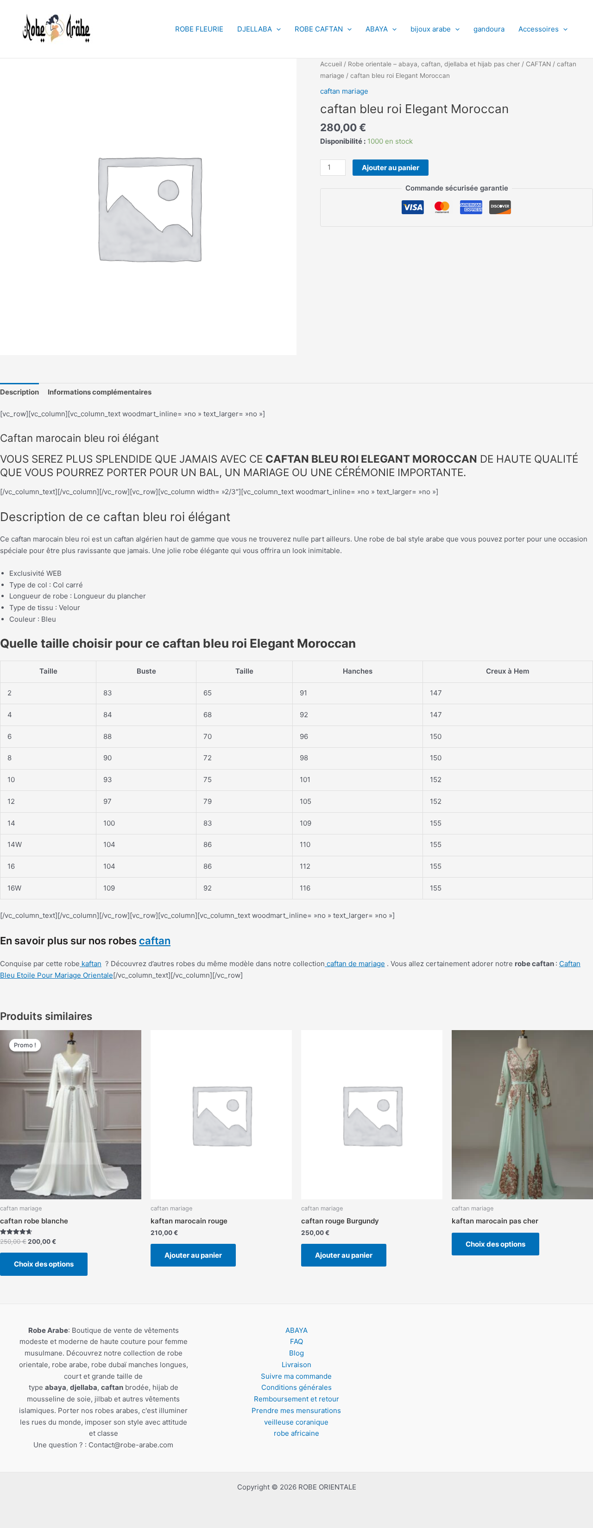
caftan (154, 941)
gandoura (489, 29)
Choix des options (44, 1264)
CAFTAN (538, 64)
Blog (296, 1353)
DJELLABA (254, 29)
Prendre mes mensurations (296, 1410)
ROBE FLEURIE (199, 29)
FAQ (296, 1341)
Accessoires (538, 29)
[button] (276, 29)
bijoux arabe (430, 29)
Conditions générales (296, 1387)
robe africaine (296, 1433)
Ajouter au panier (390, 167)
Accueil (331, 64)
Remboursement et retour (296, 1398)
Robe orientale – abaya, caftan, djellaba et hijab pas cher (434, 64)
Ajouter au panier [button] (193, 1255)
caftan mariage (344, 91)
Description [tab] (19, 392)
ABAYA (377, 29)
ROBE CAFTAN (319, 29)
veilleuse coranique (296, 1422)
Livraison (296, 1364)
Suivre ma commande (296, 1376)
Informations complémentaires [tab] (99, 392)
